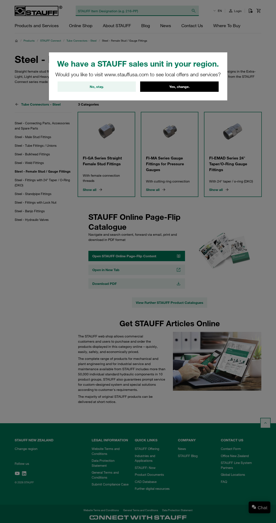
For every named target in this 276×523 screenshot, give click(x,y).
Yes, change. (179, 86)
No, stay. (97, 86)
